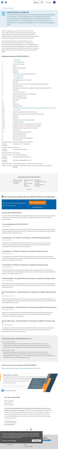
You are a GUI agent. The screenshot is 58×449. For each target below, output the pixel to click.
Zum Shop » (29, 189)
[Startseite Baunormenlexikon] (2, 2)
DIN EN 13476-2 (6, 350)
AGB (26, 444)
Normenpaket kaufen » (38, 202)
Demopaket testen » (38, 207)
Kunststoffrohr (33, 368)
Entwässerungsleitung (23, 368)
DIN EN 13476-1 (6, 342)
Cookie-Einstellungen (28, 446)
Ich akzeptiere (36, 440)
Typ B (38, 368)
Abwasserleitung (13, 368)
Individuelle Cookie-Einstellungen (9, 440)
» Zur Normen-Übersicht (7, 8)
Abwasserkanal (5, 368)
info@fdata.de (10, 444)
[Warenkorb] (42, 2)
